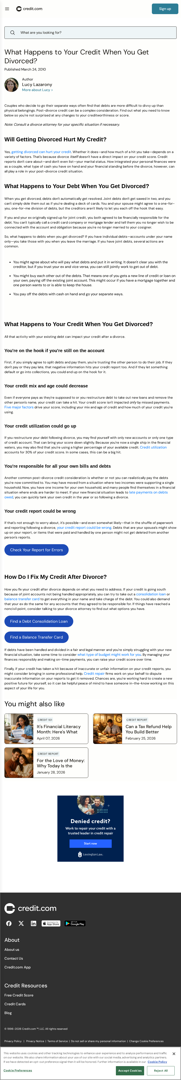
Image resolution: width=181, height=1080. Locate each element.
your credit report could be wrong (84, 527)
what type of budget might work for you (109, 654)
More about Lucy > (37, 90)
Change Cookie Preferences (146, 1041)
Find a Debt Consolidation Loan (39, 621)
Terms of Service (57, 1041)
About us (11, 949)
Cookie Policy (157, 1062)
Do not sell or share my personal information (98, 1041)
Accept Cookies (130, 1071)
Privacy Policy (13, 1041)
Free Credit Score (18, 995)
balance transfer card (22, 599)
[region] (90, 1063)
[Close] (174, 1054)
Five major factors (19, 407)
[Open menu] (7, 8)
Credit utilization (153, 447)
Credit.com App (17, 967)
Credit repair (94, 673)
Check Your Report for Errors (36, 550)
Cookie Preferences (18, 1070)
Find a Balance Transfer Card (36, 637)
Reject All (161, 1071)
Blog (8, 1013)
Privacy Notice (35, 1041)
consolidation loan (151, 594)
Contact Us (13, 958)
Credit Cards (15, 1004)
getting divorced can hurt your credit (41, 151)
